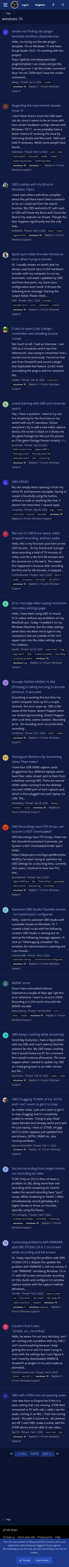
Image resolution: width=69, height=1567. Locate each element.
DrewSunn (17, 733)
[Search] (63, 4)
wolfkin (16, 380)
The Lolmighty (19, 1214)
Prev (23, 1453)
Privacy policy (45, 1537)
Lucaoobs (17, 509)
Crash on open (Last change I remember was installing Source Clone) (35, 333)
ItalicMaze (17, 151)
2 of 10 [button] (34, 1453)
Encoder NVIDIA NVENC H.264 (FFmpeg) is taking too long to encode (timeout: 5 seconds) (38, 687)
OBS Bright (11, 1530)
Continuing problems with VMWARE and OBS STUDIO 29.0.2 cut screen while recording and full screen (37, 1247)
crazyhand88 (19, 955)
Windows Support (21, 169)
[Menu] (5, 5)
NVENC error (21, 983)
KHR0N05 (17, 230)
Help (57, 1537)
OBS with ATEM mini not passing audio (39, 1395)
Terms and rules (26, 1537)
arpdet (15, 649)
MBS (14, 300)
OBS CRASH (20, 481)
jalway (15, 82)
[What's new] (53, 4)
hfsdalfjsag (17, 803)
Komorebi (17, 445)
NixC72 (16, 1432)
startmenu (17, 1075)
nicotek (16, 1293)
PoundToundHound (23, 1372)
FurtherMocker (20, 575)
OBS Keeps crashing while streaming (38, 1034)
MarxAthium (19, 877)
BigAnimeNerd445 (21, 1145)
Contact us (9, 1537)
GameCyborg (19, 1010)
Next (46, 1453)
